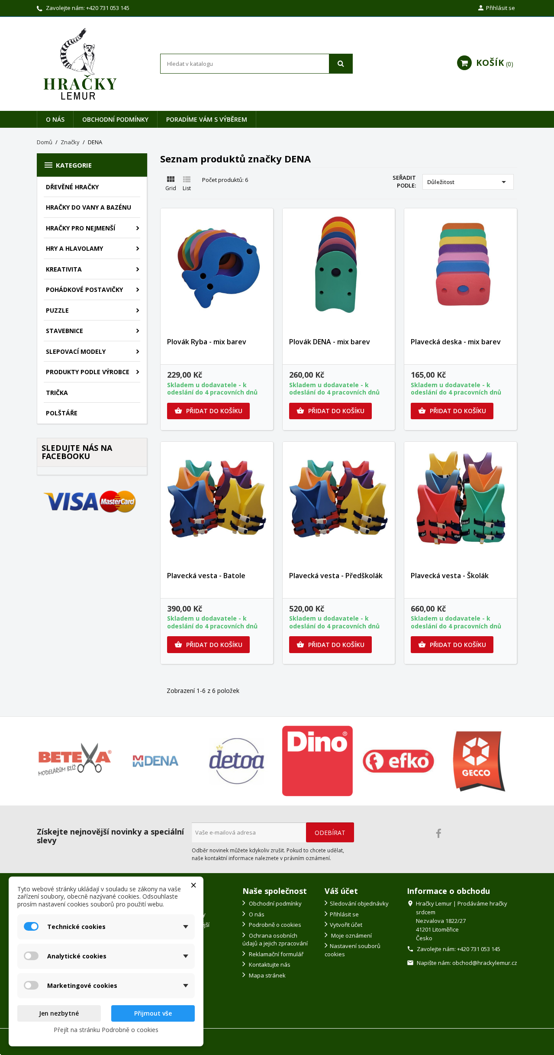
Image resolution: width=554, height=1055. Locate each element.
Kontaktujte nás (269, 964)
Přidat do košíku (208, 411)
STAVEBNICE (64, 331)
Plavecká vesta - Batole (206, 575)
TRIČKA (57, 392)
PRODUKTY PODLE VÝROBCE (87, 372)
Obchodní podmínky (115, 119)
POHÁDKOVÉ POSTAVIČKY (84, 289)
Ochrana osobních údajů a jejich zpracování (275, 940)
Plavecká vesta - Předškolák (336, 575)
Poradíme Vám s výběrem (206, 119)
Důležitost (468, 182)
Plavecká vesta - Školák (450, 575)
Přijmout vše (153, 1013)
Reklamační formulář (275, 954)
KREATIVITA (64, 269)
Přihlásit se (344, 914)
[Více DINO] (317, 761)
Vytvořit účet (346, 925)
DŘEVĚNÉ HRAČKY (72, 187)
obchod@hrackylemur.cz (484, 963)
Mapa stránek (267, 975)
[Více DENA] (155, 761)
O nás (55, 119)
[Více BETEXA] (75, 761)
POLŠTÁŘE (61, 413)
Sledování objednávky (359, 903)
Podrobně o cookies (274, 925)
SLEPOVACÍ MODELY (76, 351)
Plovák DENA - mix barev (329, 341)
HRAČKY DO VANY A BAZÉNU (88, 207)
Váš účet (341, 891)
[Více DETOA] (236, 761)
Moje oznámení (351, 935)
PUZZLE (57, 310)
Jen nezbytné (59, 1013)
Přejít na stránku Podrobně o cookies (106, 1030)
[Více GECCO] (479, 761)
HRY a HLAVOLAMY (74, 248)
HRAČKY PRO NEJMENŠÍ (80, 228)
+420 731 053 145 (107, 8)
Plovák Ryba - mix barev (206, 341)
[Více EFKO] (398, 761)
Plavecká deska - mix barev (456, 341)
